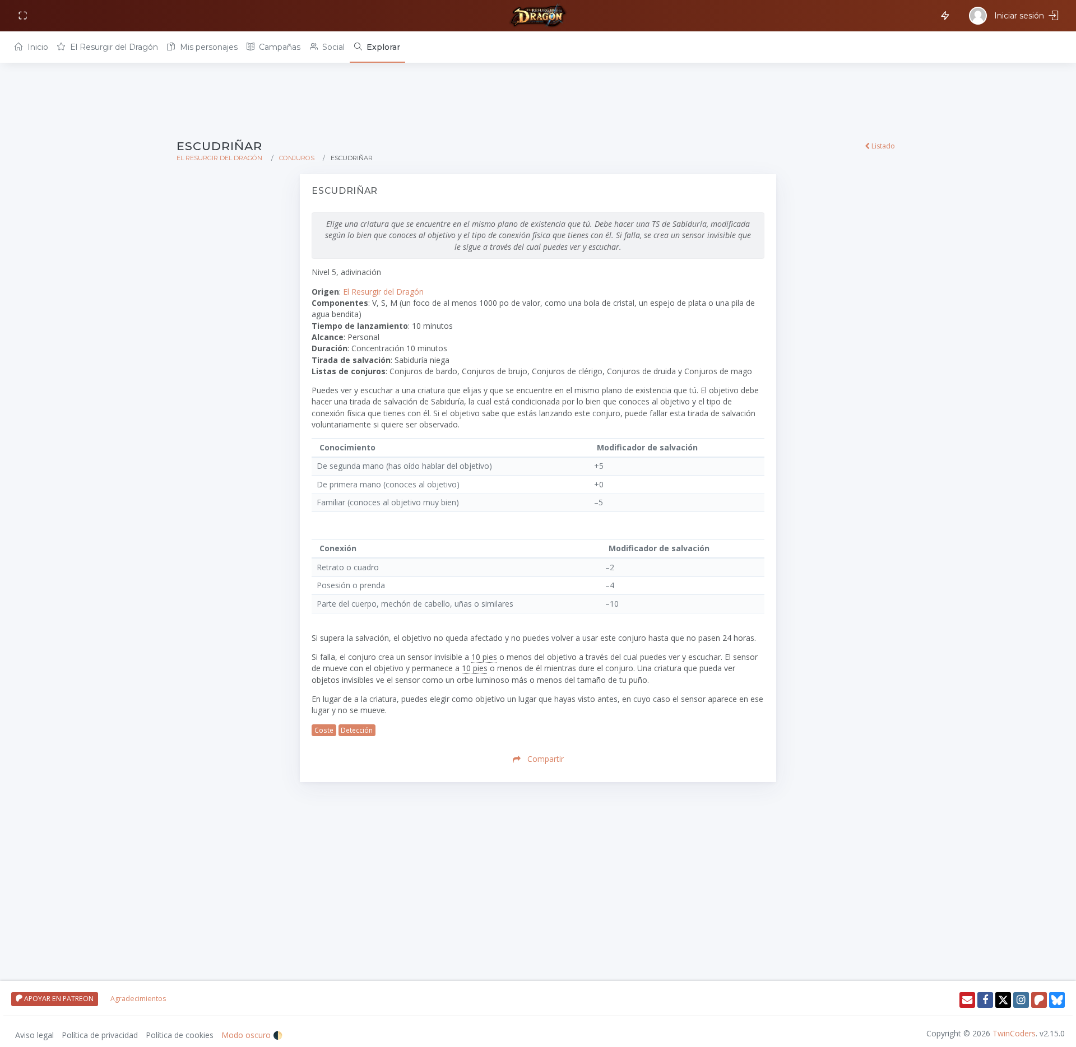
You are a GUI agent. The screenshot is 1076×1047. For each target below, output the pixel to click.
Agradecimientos (138, 998)
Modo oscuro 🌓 (251, 1035)
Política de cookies (180, 1035)
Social (332, 47)
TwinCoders (1014, 1033)
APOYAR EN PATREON (58, 998)
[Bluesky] (1057, 1000)
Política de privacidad (100, 1035)
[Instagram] (1021, 1000)
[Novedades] (943, 15)
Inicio (36, 47)
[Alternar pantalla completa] (24, 16)
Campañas (278, 47)
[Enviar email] (967, 1000)
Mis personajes (208, 47)
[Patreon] (1039, 1000)
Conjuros (296, 158)
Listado (882, 146)
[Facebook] (985, 1000)
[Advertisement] (513, 102)
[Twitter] (1003, 1000)
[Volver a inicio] (538, 15)
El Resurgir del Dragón (113, 47)
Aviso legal (34, 1035)
